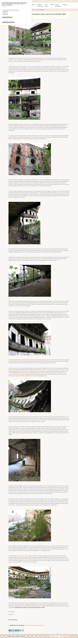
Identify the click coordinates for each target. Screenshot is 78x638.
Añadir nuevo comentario (14, 632)
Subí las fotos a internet (22, 555)
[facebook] (51, 636)
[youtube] (55, 636)
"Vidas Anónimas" (27, 124)
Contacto (65, 4)
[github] (57, 636)
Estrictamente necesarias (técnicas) (11, 10)
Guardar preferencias (7, 17)
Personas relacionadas (58, 5)
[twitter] (53, 636)
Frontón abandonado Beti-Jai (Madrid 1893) (33, 625)
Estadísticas (5, 14)
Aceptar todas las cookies (8, 22)
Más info (4, 6)
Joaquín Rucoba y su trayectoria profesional (29, 371)
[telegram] (60, 636)
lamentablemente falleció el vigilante (16, 374)
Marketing (5, 13)
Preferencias (5, 11)
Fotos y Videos (46, 5)
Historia (52, 4)
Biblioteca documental (40, 5)
